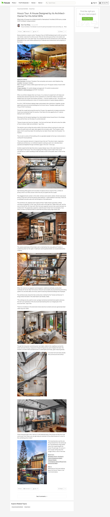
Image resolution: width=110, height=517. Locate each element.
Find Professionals (23, 3)
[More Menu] (65, 31)
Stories (33, 3)
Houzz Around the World (17, 507)
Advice (40, 3)
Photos (14, 3)
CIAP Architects (49, 35)
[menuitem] (14, 3)
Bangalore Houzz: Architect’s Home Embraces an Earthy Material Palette (55, 458)
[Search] (46, 2)
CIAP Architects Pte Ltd (61, 45)
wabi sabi (63, 38)
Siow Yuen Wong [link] (25, 25)
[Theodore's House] (42, 60)
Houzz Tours (27, 507)
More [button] (65, 26)
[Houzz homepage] (5, 2)
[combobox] (60, 2)
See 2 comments (41, 496)
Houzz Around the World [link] (22, 8)
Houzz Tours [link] (31, 8)
